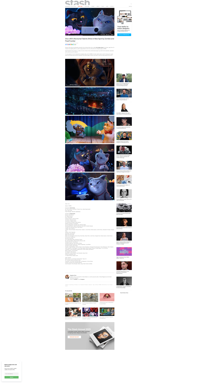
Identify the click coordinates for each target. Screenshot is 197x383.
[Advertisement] (124, 56)
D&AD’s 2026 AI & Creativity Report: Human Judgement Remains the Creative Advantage (123, 156)
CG (79, 284)
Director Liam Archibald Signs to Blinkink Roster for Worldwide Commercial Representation (122, 84)
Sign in (130, 6)
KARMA (99, 284)
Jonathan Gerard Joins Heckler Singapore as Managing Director (122, 142)
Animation (76, 284)
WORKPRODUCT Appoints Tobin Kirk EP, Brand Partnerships (123, 287)
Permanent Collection (70, 6)
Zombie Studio (72, 213)
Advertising (71, 284)
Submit (92, 6)
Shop (103, 6)
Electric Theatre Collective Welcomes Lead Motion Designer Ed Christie (123, 171)
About (98, 6)
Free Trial (80, 6)
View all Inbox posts (124, 292)
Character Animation (84, 284)
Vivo (108, 284)
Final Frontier (72, 207)
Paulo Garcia (104, 284)
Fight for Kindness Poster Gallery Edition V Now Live (122, 258)
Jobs (107, 6)
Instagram (82, 279)
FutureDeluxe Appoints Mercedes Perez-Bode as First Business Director (123, 113)
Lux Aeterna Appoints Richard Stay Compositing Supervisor (123, 128)
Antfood (96, 284)
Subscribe (87, 6)
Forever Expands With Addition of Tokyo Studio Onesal (123, 185)
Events (111, 6)
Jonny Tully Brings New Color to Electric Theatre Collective (122, 99)
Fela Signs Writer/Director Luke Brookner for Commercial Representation (122, 272)
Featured (90, 284)
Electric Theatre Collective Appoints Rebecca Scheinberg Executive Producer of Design (123, 243)
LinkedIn (75, 279)
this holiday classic (100, 47)
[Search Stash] (131, 4)
